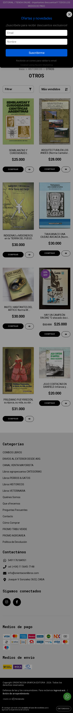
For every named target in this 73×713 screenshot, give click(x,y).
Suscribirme (36, 53)
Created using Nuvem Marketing (36, 65)
